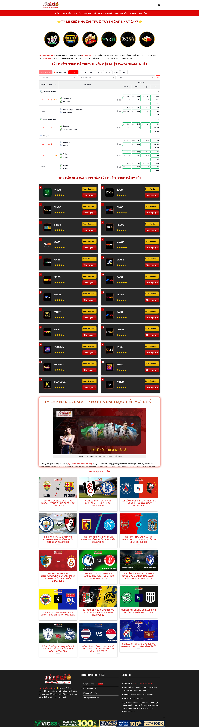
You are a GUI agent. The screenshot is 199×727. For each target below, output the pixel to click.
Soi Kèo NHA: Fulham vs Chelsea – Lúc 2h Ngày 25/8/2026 (98, 503)
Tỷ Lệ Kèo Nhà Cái (61, 13)
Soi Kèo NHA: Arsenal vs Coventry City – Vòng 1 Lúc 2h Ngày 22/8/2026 (138, 539)
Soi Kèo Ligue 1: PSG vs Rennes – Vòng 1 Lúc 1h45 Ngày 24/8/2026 (138, 503)
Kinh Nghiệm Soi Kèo (125, 13)
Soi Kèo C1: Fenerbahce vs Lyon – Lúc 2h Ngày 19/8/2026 (58, 613)
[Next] (151, 41)
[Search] (159, 5)
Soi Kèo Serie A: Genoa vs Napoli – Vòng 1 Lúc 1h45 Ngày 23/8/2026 (98, 539)
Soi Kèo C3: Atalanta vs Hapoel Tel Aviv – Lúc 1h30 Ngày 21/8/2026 (98, 576)
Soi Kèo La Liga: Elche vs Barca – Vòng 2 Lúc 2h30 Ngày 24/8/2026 (58, 503)
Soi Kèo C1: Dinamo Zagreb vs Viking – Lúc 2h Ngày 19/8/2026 (138, 645)
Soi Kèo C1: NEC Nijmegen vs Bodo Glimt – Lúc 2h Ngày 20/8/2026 (98, 612)
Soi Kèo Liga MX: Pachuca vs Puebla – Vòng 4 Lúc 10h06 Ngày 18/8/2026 (58, 648)
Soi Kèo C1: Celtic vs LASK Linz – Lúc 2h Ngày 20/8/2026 (138, 611)
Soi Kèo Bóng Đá (82, 13)
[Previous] (48, 41)
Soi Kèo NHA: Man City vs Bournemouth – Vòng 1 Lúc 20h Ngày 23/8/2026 (58, 539)
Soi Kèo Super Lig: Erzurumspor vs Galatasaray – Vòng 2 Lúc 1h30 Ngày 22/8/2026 (58, 577)
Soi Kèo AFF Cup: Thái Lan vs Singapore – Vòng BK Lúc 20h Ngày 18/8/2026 (98, 648)
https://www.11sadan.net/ (143, 683)
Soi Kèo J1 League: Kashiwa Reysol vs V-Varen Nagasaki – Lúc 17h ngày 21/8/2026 (139, 576)
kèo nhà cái (86, 55)
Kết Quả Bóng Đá (103, 13)
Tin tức (143, 13)
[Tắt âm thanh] (158, 77)
